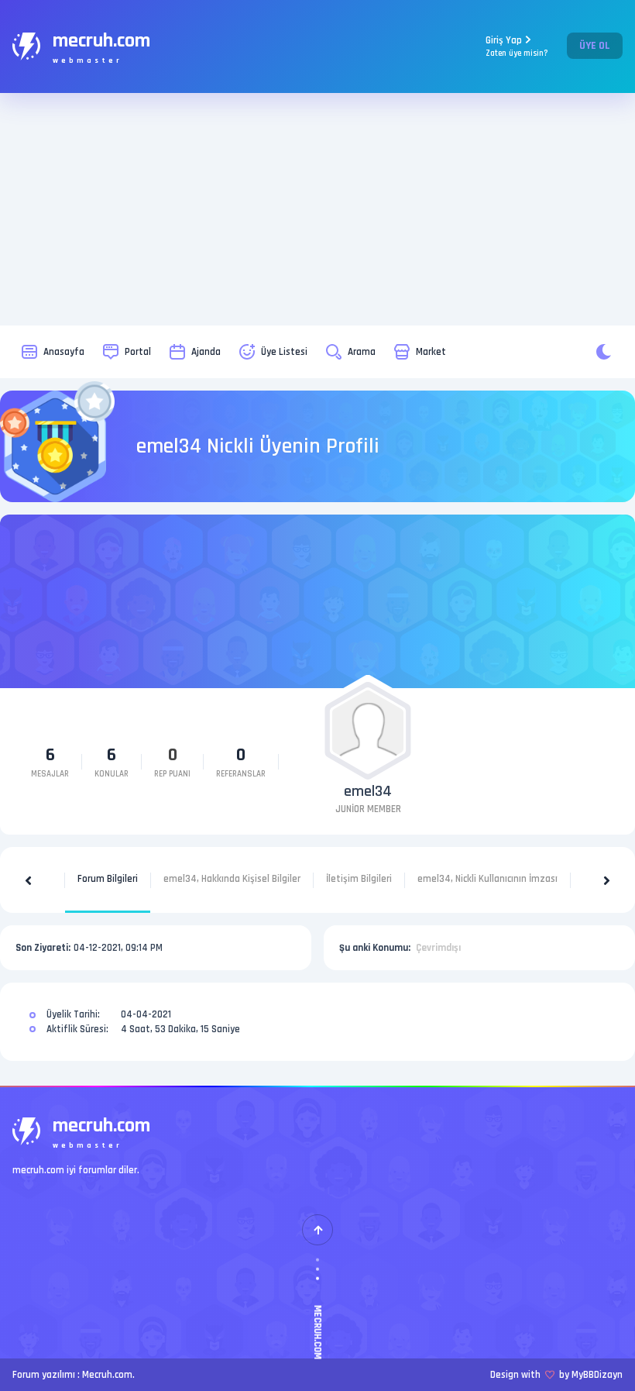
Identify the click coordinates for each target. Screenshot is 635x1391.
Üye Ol (594, 46)
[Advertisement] (317, 209)
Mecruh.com (107, 1375)
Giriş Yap (517, 46)
